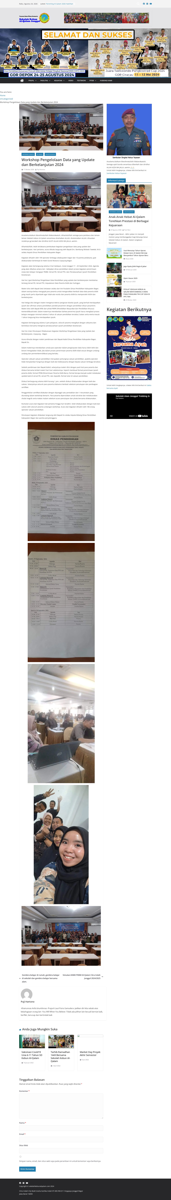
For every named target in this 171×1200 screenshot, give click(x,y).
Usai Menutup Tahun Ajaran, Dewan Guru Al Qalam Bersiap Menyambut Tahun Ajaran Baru (136, 253)
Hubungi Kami (106, 80)
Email (22, 1134)
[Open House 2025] (114, 280)
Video (70, 80)
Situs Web (23, 1145)
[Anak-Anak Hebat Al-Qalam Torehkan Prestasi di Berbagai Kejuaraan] (129, 196)
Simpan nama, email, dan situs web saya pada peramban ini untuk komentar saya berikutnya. (60, 1161)
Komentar (24, 1091)
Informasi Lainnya (28, 154)
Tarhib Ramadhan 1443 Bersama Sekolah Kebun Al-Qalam (60, 1056)
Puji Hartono (41, 169)
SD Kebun (39, 154)
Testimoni (81, 80)
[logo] (129, 105)
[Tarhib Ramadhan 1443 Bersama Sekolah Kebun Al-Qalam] (61, 1036)
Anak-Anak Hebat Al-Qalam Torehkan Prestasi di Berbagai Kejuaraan (129, 221)
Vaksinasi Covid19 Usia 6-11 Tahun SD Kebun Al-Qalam (32, 1055)
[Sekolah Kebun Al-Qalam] (22, 80)
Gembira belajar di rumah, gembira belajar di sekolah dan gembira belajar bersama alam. (40, 978)
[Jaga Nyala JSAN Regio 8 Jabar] (114, 268)
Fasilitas (44, 80)
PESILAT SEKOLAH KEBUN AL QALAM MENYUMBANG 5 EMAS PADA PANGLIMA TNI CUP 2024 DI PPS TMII (137, 293)
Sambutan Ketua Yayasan (117, 173)
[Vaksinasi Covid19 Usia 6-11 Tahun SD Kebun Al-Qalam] (32, 1036)
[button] (35, 80)
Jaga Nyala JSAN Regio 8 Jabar (135, 266)
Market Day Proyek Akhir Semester (90, 1053)
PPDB (91, 80)
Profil (31, 80)
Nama (22, 1123)
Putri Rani (127, 230)
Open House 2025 (130, 278)
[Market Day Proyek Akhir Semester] (90, 1036)
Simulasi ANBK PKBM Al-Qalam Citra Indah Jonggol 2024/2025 (81, 977)
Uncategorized (50, 154)
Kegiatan (58, 80)
